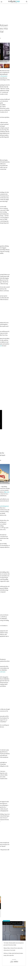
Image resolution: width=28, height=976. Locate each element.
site (1, 345)
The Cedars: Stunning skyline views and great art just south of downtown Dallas (13, 944)
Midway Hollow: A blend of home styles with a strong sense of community (13, 949)
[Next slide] (8, 52)
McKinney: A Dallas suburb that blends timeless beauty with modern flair (13, 954)
